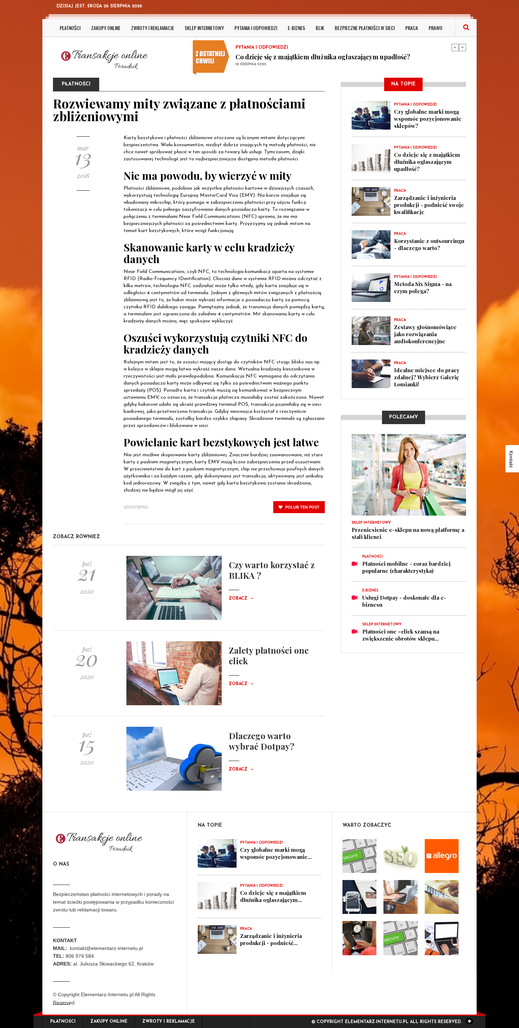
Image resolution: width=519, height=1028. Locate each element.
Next (462, 47)
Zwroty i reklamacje (152, 27)
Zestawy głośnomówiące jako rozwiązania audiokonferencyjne (425, 334)
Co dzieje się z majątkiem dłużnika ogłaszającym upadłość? (322, 57)
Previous (455, 47)
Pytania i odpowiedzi (255, 27)
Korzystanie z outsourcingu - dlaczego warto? (429, 244)
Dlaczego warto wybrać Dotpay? (261, 741)
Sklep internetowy (204, 27)
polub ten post (302, 507)
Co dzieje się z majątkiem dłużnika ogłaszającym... (273, 896)
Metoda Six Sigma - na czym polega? (423, 287)
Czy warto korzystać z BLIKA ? (272, 570)
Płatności (70, 27)
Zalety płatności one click (269, 655)
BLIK (320, 27)
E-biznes (296, 27)
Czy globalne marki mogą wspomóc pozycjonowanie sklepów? (427, 118)
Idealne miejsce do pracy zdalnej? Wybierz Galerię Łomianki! (426, 377)
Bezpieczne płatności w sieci (365, 27)
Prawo (435, 27)
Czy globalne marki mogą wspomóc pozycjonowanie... (276, 853)
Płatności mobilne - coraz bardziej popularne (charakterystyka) (406, 567)
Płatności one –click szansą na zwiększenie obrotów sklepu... (400, 635)
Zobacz (241, 598)
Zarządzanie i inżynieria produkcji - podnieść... (271, 939)
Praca (411, 27)
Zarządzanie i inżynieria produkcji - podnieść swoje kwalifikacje (429, 204)
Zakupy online (105, 27)
